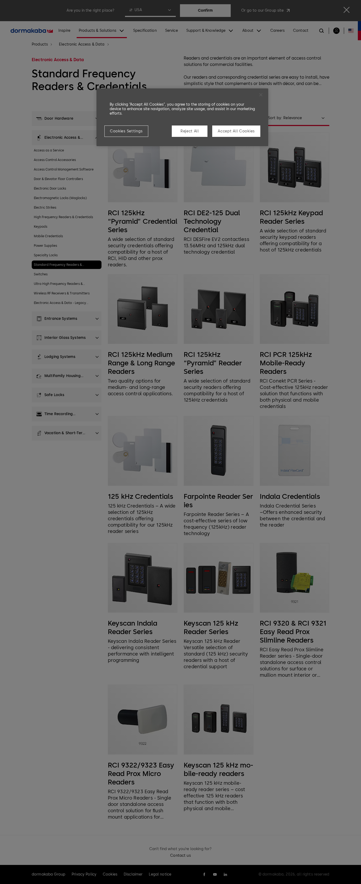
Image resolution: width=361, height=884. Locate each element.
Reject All (190, 131)
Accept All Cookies (236, 131)
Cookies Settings (126, 131)
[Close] (261, 95)
